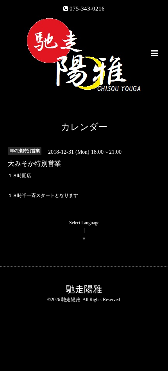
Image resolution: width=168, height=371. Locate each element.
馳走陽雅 (84, 289)
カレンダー (84, 127)
